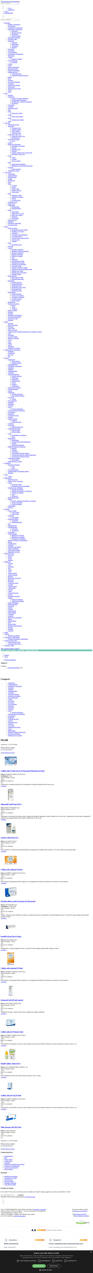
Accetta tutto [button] (39, 1266)
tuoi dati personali (30, 1197)
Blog (5, 1158)
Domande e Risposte (10, 1183)
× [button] (91, 1252)
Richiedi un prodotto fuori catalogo (14, 1164)
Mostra (3, 747)
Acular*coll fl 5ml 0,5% (9, 838)
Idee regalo (20, 650)
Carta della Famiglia (10, 1184)
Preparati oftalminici (10, 660)
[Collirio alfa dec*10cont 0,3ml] (10, 1028)
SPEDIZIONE (8, 13)
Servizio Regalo (9, 1181)
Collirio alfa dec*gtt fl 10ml (11, 1095)
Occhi (6, 657)
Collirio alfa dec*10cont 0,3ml (12, 1032)
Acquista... (4, 786)
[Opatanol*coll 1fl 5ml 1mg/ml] (10, 996)
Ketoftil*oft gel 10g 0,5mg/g (11, 936)
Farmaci (6, 655)
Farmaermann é (8, 1156)
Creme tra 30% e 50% (32, 650)
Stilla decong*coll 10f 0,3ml (11, 1127)
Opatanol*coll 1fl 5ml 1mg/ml (12, 1000)
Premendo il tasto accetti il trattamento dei (18, 1197)
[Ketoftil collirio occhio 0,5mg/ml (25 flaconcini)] (10, 898)
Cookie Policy (8, 1161)
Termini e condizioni (40, 1209)
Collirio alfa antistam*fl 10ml (12, 968)
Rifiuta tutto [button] (54, 1266)
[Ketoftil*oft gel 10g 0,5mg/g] (10, 933)
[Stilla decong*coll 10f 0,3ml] (10, 1123)
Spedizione (11, 10)
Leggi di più (68, 1257)
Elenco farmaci (8, 1169)
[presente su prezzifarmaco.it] (83, 1222)
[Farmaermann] (10, 1)
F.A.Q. (10, 8)
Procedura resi (8, 1179)
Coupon (8, 650)
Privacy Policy (8, 1159)
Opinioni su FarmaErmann (12, 1166)
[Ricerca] (18, 3)
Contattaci (7, 1162)
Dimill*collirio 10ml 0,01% (11, 1064)
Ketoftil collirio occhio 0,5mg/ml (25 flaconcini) (18, 901)
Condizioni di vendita (10, 1178)
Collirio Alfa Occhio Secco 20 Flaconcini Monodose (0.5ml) (22, 771)
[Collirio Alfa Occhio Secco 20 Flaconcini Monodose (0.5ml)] (10, 767)
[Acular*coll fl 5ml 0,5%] (10, 834)
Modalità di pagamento (11, 1176)
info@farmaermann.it (19, 1216)
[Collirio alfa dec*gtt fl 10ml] (10, 1092)
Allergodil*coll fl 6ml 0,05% (11, 804)
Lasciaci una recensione (11, 1167)
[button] (46, 1270)
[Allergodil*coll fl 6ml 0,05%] (10, 800)
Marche (14, 650)
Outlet (2, 650)
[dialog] (46, 1261)
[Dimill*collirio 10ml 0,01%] (10, 1060)
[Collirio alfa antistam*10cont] (10, 866)
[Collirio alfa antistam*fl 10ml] (10, 964)
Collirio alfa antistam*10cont (11, 869)
